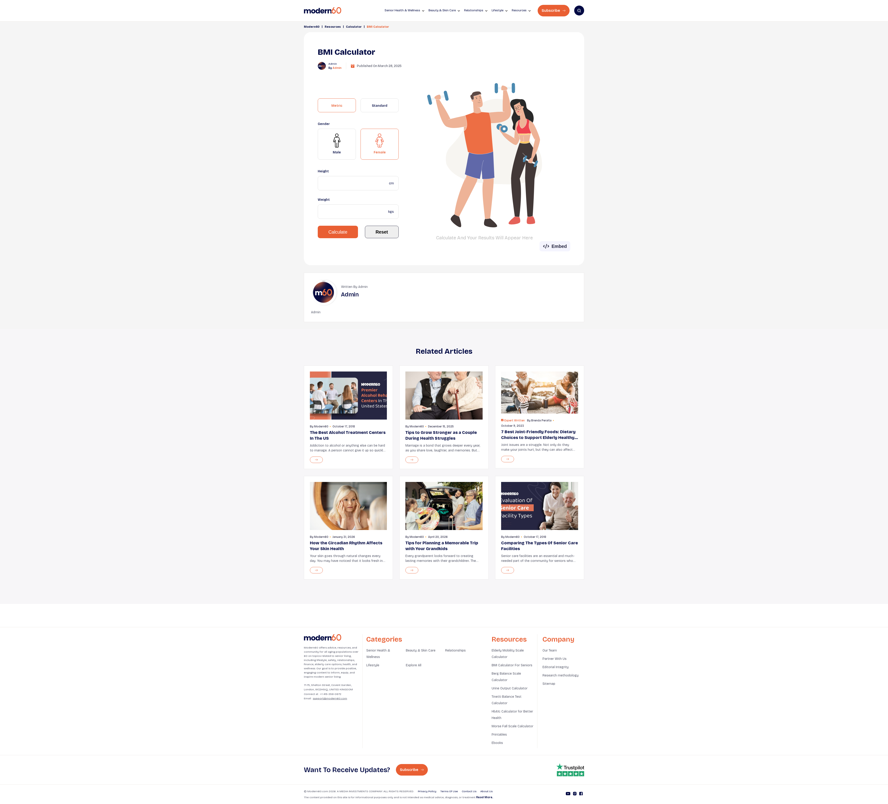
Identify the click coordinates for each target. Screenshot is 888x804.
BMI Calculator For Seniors (512, 665)
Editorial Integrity (556, 667)
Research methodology (561, 675)
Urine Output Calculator (509, 688)
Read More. (484, 797)
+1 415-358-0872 (330, 694)
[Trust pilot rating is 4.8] (570, 769)
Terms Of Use (449, 791)
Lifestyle (372, 665)
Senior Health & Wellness (378, 654)
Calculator (354, 26)
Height (323, 171)
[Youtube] (568, 794)
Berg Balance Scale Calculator (506, 677)
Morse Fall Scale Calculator (512, 726)
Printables (499, 735)
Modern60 (312, 26)
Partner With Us (555, 659)
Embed (559, 246)
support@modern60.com (330, 698)
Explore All (413, 665)
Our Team (550, 650)
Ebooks (497, 743)
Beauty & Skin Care (420, 650)
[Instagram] (575, 794)
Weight (324, 200)
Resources (333, 26)
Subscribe (551, 10)
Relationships (455, 650)
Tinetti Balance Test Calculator (506, 700)
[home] (322, 10)
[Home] (322, 637)
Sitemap (549, 684)
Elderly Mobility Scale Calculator (508, 654)
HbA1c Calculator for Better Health (512, 715)
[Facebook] (581, 794)
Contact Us (469, 791)
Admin (337, 68)
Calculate (337, 231)
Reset (382, 231)
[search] (579, 10)
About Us (486, 791)
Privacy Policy (427, 791)
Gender (324, 124)
